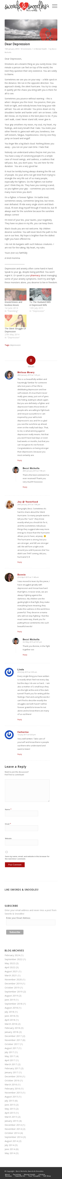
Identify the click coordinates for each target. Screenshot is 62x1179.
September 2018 (13, 1003)
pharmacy (35, 275)
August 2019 (11, 995)
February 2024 (12, 955)
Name (8, 809)
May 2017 (10, 1056)
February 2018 (12, 1027)
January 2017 (11, 1072)
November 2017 (13, 1040)
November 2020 (13, 979)
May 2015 (10, 1108)
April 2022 (10, 967)
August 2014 (11, 1141)
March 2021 (11, 975)
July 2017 (9, 1052)
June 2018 (10, 1015)
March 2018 (11, 1023)
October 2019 (12, 987)
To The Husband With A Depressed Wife (40, 303)
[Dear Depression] (31, 30)
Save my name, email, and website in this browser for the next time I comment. (27, 857)
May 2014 (10, 1153)
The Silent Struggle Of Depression (15, 330)
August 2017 (11, 1048)
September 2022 (13, 959)
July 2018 (9, 1011)
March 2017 (11, 1064)
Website (8, 838)
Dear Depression (17, 44)
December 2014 (13, 1124)
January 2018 (11, 1031)
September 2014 (13, 1136)
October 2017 (12, 1044)
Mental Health (41, 49)
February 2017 (12, 1068)
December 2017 (13, 1035)
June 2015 (10, 1104)
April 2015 (10, 1112)
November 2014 (13, 1128)
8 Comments (26, 49)
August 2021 (11, 971)
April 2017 (10, 1060)
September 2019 (13, 991)
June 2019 (10, 999)
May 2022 (10, 963)
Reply (19, 460)
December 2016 (13, 1076)
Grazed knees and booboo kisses (13, 303)
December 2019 (13, 983)
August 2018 (11, 1007)
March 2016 (11, 1084)
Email (8, 823)
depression (15, 345)
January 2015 (11, 1120)
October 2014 (12, 1132)
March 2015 (11, 1116)
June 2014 (10, 1149)
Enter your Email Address (18, 918)
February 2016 (12, 1088)
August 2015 (11, 1096)
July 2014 (9, 1145)
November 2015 (13, 1092)
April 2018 (10, 1019)
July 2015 (9, 1100)
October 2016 (12, 1080)
